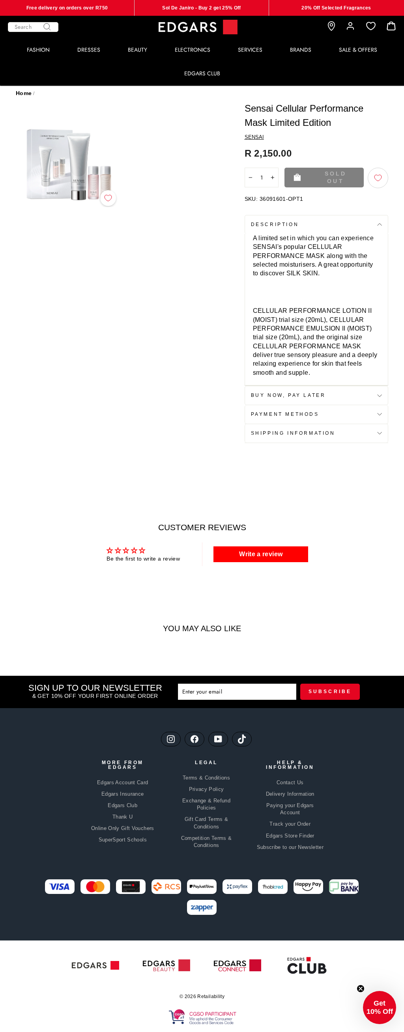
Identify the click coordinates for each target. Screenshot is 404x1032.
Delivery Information (290, 794)
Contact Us (290, 782)
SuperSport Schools (123, 840)
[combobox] (33, 27)
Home (24, 93)
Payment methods (285, 414)
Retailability (210, 996)
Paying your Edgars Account (290, 808)
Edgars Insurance (122, 794)
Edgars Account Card (122, 782)
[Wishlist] (371, 26)
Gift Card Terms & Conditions (206, 822)
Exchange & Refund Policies (206, 804)
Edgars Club (122, 805)
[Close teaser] (361, 989)
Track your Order (289, 824)
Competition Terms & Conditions (206, 841)
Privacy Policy (206, 789)
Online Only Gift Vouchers (122, 828)
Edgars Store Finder (290, 836)
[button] (379, 1007)
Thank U (122, 817)
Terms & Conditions (206, 778)
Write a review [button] (260, 554)
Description (275, 224)
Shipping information (293, 433)
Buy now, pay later (288, 395)
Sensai (254, 137)
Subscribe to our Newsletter (290, 847)
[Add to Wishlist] (108, 198)
